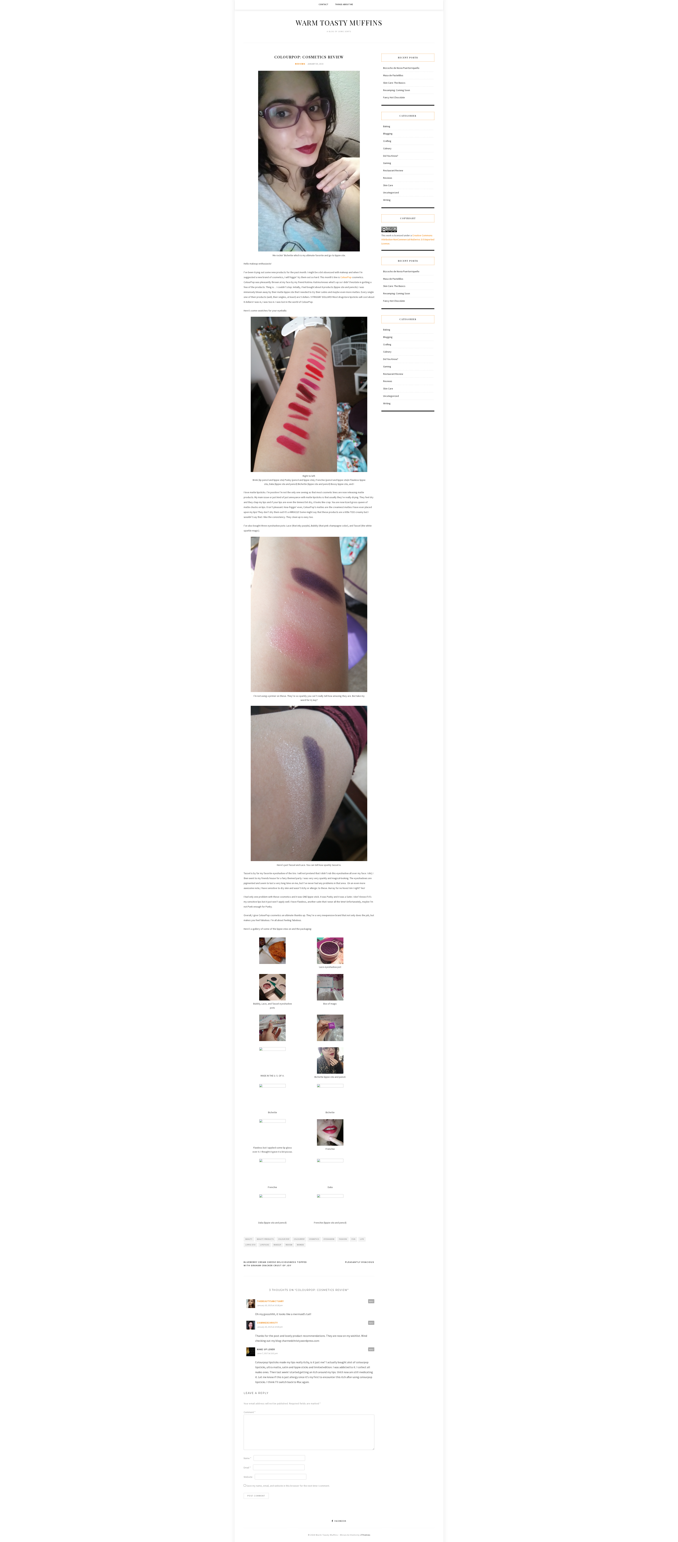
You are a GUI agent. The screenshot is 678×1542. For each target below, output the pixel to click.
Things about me (344, 4)
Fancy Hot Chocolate (394, 97)
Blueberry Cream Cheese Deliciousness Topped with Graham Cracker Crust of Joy (275, 1264)
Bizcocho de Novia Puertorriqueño (401, 68)
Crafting (387, 141)
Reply (371, 1301)
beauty (248, 1239)
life (362, 1239)
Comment (249, 1412)
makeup (277, 1245)
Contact (323, 4)
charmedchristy (267, 1322)
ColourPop (346, 277)
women (300, 1245)
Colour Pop (283, 1239)
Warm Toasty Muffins (339, 22)
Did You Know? (390, 155)
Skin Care (388, 185)
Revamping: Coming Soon (396, 90)
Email (247, 1467)
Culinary (387, 148)
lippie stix (250, 1245)
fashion (343, 1239)
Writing (387, 200)
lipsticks (264, 1245)
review (289, 1245)
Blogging (387, 133)
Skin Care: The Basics (394, 82)
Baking (386, 126)
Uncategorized (391, 192)
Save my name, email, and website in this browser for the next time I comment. (288, 1485)
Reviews (300, 64)
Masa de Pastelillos (393, 75)
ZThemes (365, 1535)
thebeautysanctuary (270, 1301)
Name (247, 1458)
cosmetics (314, 1239)
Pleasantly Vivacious (359, 1262)
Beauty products (265, 1239)
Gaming (387, 163)
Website (248, 1476)
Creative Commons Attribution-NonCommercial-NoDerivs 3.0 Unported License (407, 239)
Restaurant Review (393, 170)
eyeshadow (329, 1239)
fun (353, 1239)
